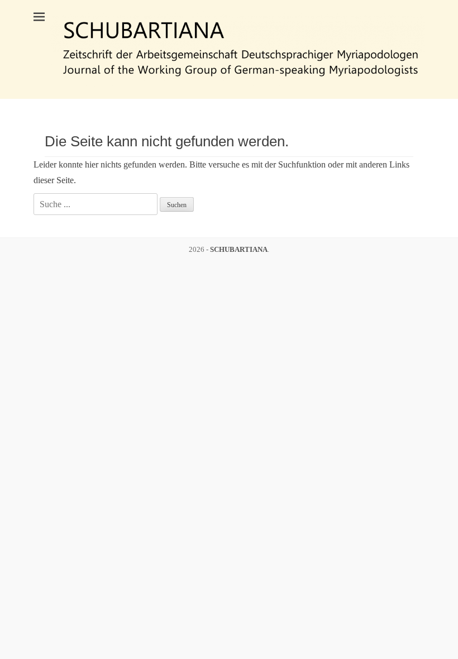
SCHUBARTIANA (239, 249)
